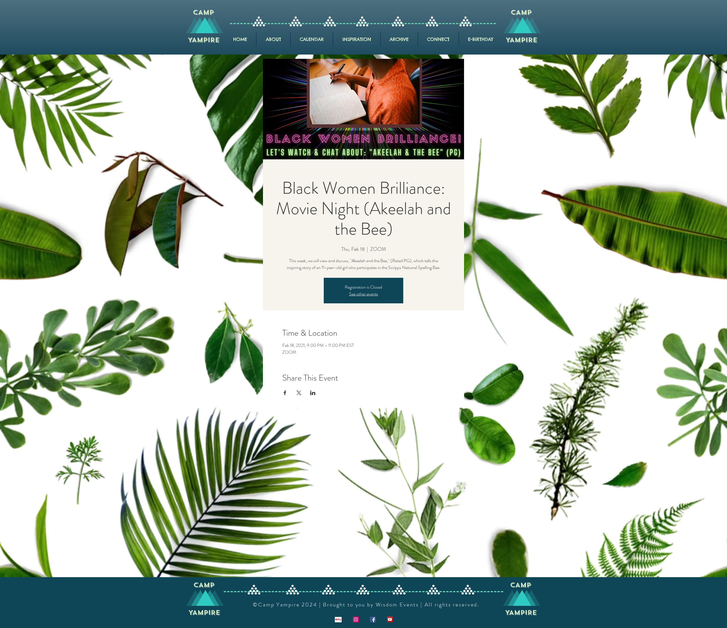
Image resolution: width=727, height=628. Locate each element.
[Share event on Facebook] (285, 393)
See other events (363, 294)
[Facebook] (373, 619)
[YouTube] (390, 619)
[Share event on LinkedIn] (313, 393)
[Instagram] (356, 619)
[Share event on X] (299, 393)
